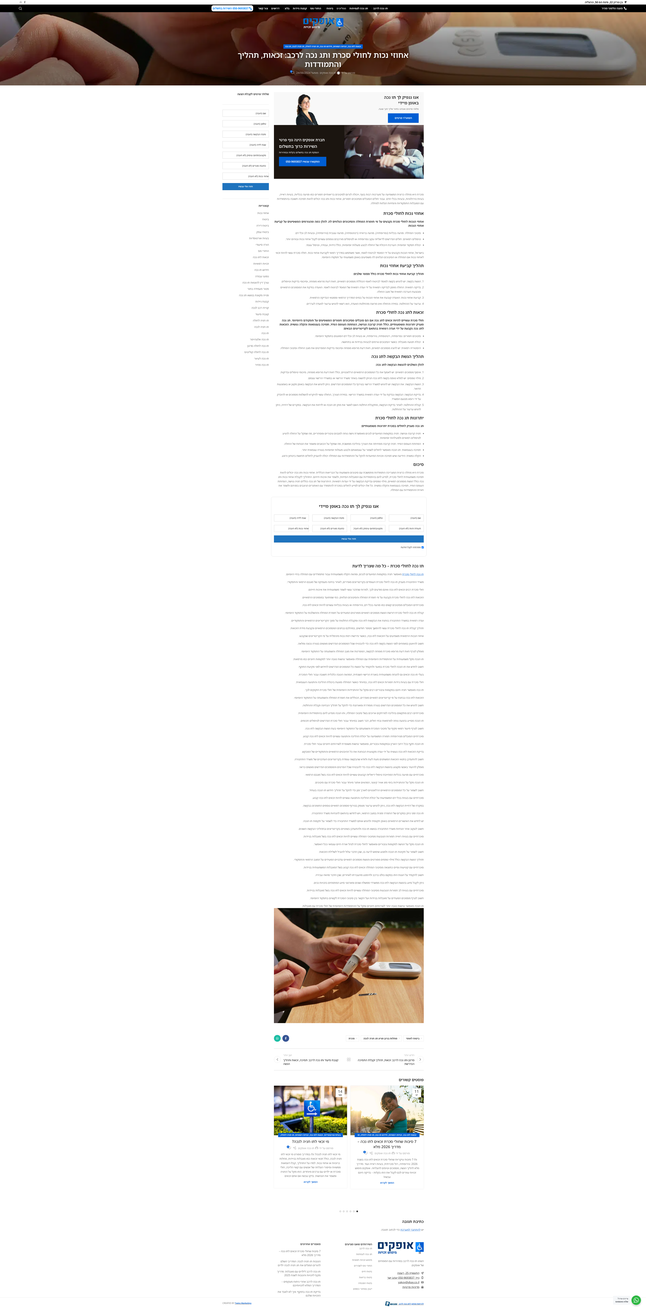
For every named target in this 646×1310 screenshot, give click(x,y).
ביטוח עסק (262, 232)
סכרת (352, 1038)
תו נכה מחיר (262, 365)
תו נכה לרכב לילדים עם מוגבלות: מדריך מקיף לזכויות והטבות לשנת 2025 (299, 1273)
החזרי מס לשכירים (363, 1265)
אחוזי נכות (263, 213)
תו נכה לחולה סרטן (258, 346)
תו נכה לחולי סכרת (413, 574)
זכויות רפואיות (340, 46)
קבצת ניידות (262, 301)
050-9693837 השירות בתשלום (231, 8)
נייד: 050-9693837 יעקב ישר (403, 1278)
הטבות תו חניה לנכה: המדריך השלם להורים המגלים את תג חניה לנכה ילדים (299, 1263)
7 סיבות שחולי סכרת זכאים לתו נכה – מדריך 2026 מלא (387, 1144)
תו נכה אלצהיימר (259, 339)
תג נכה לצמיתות (364, 1254)
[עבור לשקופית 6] (340, 1211)
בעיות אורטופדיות (332, 1134)
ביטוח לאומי (412, 1038)
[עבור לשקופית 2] (354, 1211)
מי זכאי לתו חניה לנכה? (310, 1141)
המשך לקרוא (387, 1182)
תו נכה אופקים (328, 73)
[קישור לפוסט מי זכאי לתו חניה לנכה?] (310, 1110)
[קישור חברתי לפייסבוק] (25, 2)
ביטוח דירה (262, 225)
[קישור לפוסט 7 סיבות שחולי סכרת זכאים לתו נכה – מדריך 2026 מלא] (387, 1110)
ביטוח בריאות (365, 1277)
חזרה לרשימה (349, 1059)
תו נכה (288, 46)
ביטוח (265, 219)
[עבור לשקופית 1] (357, 1211)
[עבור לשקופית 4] (347, 1211)
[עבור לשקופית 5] (344, 1211)
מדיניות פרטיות (410, 1287)
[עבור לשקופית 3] (350, 1211)
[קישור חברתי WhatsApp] (21, 2)
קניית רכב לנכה (260, 308)
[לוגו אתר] (323, 23)
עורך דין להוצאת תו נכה (255, 282)
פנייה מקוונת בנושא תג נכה (254, 295)
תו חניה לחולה (312, 46)
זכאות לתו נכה (354, 46)
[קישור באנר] (349, 108)
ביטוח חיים (367, 1271)
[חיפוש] (20, 8)
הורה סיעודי (262, 244)
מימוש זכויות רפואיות (362, 1259)
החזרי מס (263, 251)
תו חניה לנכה (298, 46)
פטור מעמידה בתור (258, 289)
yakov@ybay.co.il (408, 1282)
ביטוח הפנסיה (365, 1283)
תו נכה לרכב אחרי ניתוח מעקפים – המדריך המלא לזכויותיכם (301, 1283)
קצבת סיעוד (262, 314)
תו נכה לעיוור (261, 358)
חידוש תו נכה (326, 46)
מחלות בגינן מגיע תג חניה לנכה (380, 1038)
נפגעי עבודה (262, 276)
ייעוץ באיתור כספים (362, 1288)
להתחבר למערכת (410, 1230)
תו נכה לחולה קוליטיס (256, 352)
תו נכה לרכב (365, 1248)
